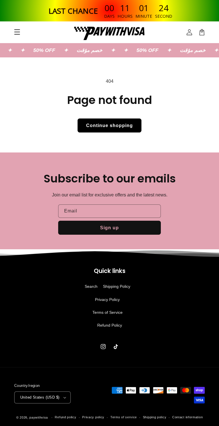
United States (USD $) (39, 397)
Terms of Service (107, 312)
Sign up (109, 227)
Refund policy (65, 417)
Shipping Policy (116, 286)
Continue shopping (109, 125)
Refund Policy (109, 325)
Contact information (187, 417)
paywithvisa (38, 417)
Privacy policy (93, 417)
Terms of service (123, 417)
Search (91, 286)
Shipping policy (155, 417)
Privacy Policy (107, 299)
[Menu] (17, 32)
